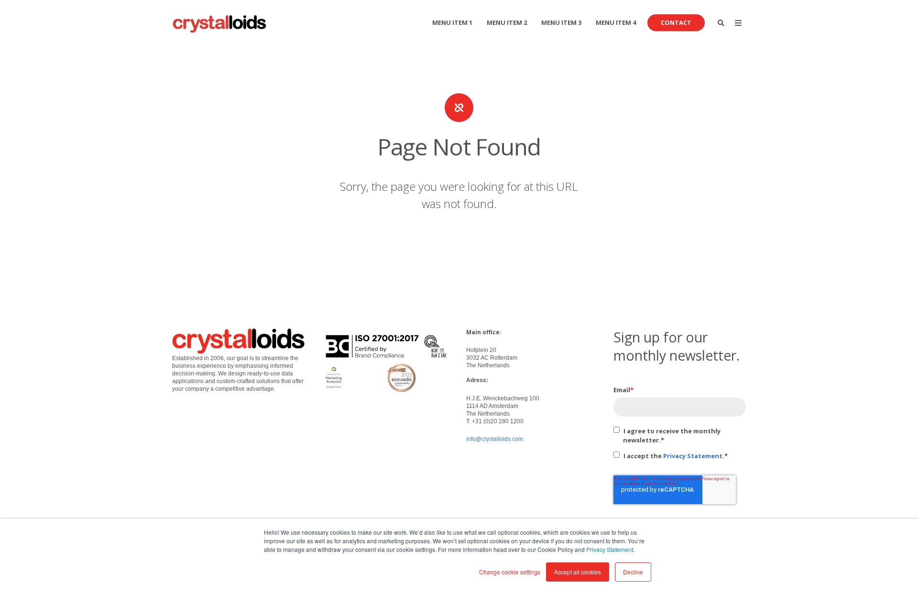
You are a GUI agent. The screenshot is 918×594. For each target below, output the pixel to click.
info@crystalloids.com (494, 439)
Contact (676, 22)
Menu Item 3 (561, 22)
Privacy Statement (609, 549)
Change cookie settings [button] (509, 572)
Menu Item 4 (616, 22)
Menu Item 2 (507, 22)
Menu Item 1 (452, 22)
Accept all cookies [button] (577, 572)
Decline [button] (633, 572)
